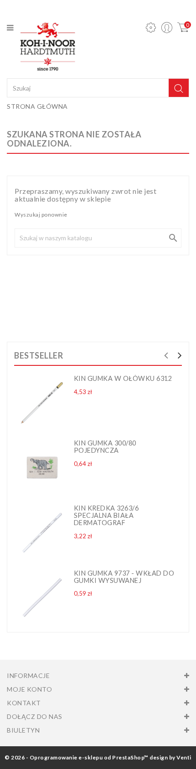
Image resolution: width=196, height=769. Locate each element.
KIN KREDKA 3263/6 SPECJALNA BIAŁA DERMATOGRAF (106, 515)
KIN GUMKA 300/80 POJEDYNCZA (105, 446)
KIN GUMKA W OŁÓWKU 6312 (123, 378)
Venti (183, 757)
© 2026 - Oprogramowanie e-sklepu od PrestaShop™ (77, 757)
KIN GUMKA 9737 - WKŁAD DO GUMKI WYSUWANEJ (124, 576)
